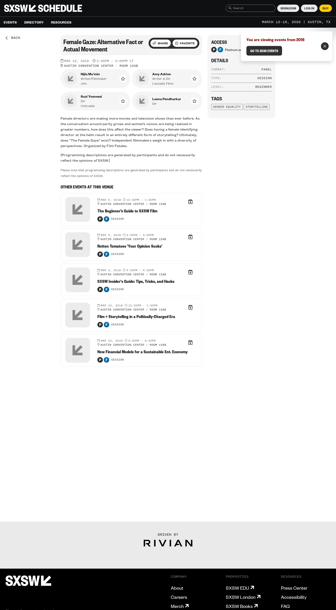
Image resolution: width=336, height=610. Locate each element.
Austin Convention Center (88, 65)
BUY (326, 8)
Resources (61, 22)
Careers (179, 597)
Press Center (294, 588)
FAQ (285, 606)
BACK (14, 38)
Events (10, 22)
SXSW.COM (288, 8)
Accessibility (294, 597)
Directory (34, 22)
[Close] (325, 46)
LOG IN (309, 8)
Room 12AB (129, 65)
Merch (177, 606)
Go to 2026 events (264, 50)
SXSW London (241, 597)
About (177, 588)
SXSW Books (239, 606)
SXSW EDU (237, 588)
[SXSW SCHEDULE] (43, 8)
